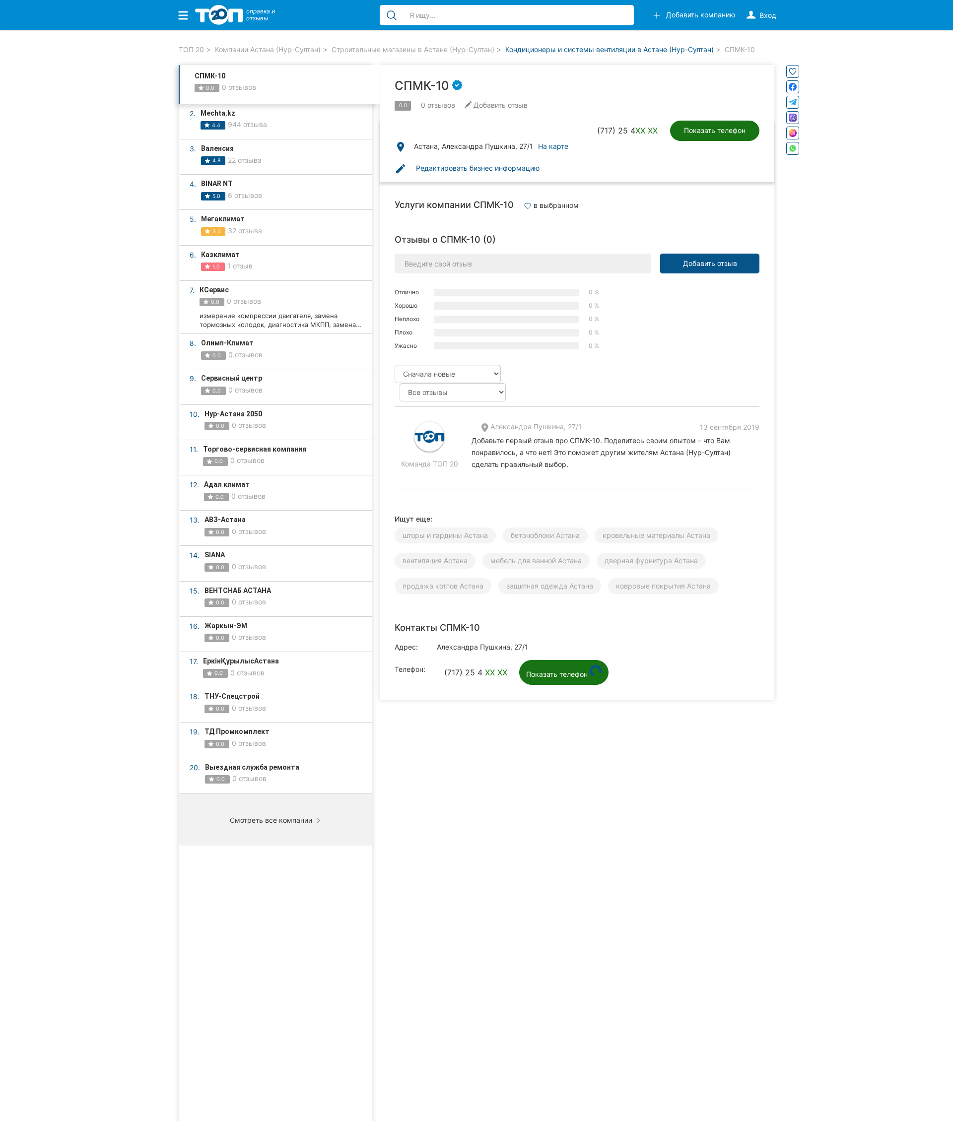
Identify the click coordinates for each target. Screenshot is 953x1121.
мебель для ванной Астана (536, 560)
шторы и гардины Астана (445, 535)
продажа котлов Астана (443, 586)
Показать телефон (715, 130)
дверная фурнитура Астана (651, 560)
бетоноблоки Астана (545, 535)
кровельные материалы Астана (656, 535)
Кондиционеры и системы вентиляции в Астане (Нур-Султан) (609, 49)
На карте (553, 146)
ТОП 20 (191, 49)
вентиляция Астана (435, 560)
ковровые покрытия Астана (663, 586)
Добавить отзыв (710, 263)
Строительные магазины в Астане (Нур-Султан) (413, 49)
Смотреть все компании (272, 820)
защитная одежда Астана (549, 586)
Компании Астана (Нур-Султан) (268, 49)
